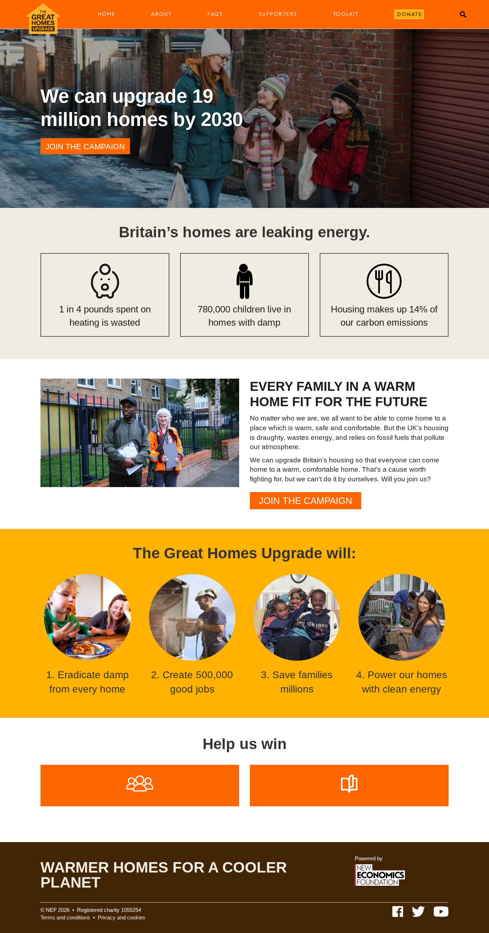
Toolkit (346, 14)
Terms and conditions (65, 917)
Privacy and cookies (121, 917)
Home (106, 14)
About (161, 14)
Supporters (277, 14)
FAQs (215, 14)
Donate (409, 14)
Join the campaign (85, 146)
